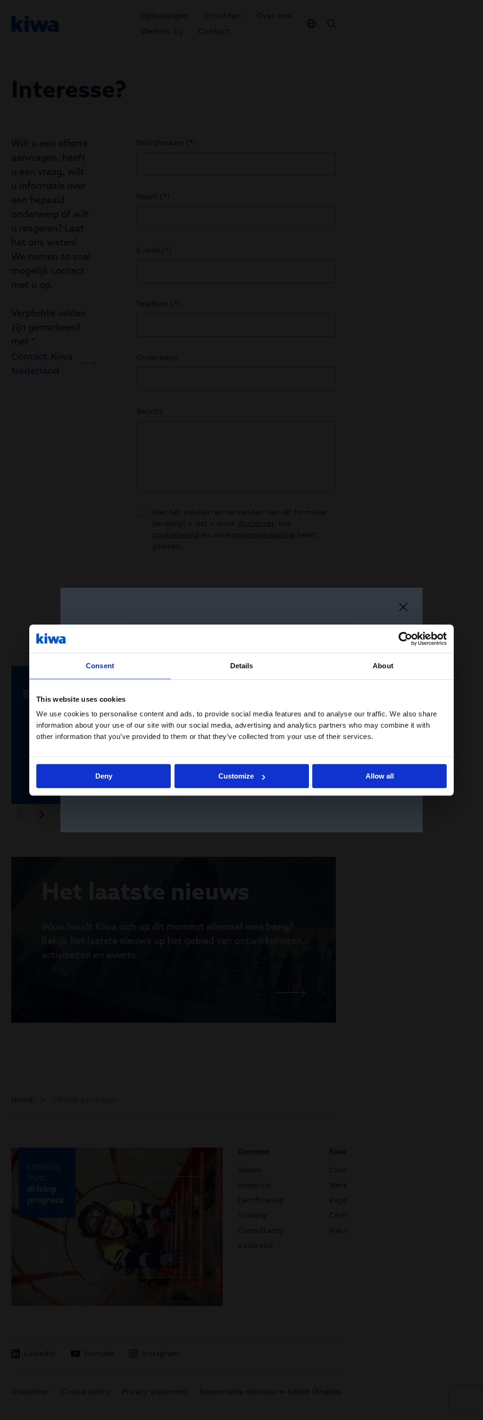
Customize (236, 776)
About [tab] (383, 666)
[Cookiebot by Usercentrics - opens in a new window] (405, 639)
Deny (103, 776)
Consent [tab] (100, 666)
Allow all (380, 776)
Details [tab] (241, 666)
